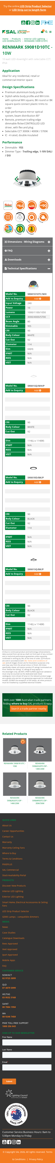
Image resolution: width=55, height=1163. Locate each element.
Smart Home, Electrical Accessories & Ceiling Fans (25, 904)
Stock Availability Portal (14, 875)
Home (5, 38)
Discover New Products (14, 885)
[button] (16, 178)
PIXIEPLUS (7, 864)
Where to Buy (9, 853)
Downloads (14, 259)
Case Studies (8, 932)
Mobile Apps (8, 960)
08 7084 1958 (9, 1007)
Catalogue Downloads (13, 938)
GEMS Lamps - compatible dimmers (20, 916)
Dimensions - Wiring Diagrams (25, 241)
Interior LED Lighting (34, 38)
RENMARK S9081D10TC (36, 40)
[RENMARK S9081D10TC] (27, 178)
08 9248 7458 (9, 1016)
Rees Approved (10, 943)
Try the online (28, 6)
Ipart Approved (10, 954)
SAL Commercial (10, 869)
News (5, 927)
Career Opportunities (13, 830)
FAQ (10, 250)
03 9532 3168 (9, 997)
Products (16, 38)
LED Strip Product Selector (15, 911)
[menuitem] (7, 39)
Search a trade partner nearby (28, 708)
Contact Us (7, 836)
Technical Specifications (22, 268)
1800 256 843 (9, 1026)
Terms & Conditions (12, 858)
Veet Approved (9, 949)
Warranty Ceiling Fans (13, 847)
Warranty (7, 842)
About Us (7, 825)
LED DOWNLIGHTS (11, 40)
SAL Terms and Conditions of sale (24, 662)
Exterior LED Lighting (13, 896)
